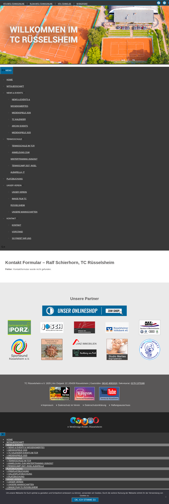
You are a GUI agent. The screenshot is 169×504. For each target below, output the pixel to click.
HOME (10, 80)
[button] (3, 247)
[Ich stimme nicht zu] (165, 497)
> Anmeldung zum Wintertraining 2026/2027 (30, 463)
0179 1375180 (138, 383)
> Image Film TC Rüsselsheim (22, 487)
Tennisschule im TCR (23, 146)
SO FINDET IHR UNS (21, 238)
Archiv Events (20, 126)
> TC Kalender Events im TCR (22, 453)
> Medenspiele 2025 (17, 455)
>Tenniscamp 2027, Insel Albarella (25, 466)
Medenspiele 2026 (21, 113)
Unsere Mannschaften (24, 212)
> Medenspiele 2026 (17, 450)
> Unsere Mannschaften (20, 484)
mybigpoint (82, 4)
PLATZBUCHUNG (15, 179)
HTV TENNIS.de (64, 4)
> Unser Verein (15, 482)
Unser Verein (19, 192)
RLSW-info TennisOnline (41, 4)
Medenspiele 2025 (21, 132)
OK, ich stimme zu (85, 500)
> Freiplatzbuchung (18, 471)
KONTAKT (16, 225)
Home (10, 439)
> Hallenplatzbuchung (19, 474)
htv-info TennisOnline (13, 4)
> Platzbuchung (15, 476)
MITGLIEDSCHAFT (15, 86)
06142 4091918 (109, 383)
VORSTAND (17, 232)
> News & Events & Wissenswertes (25, 447)
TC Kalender (19, 119)
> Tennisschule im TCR (19, 461)
